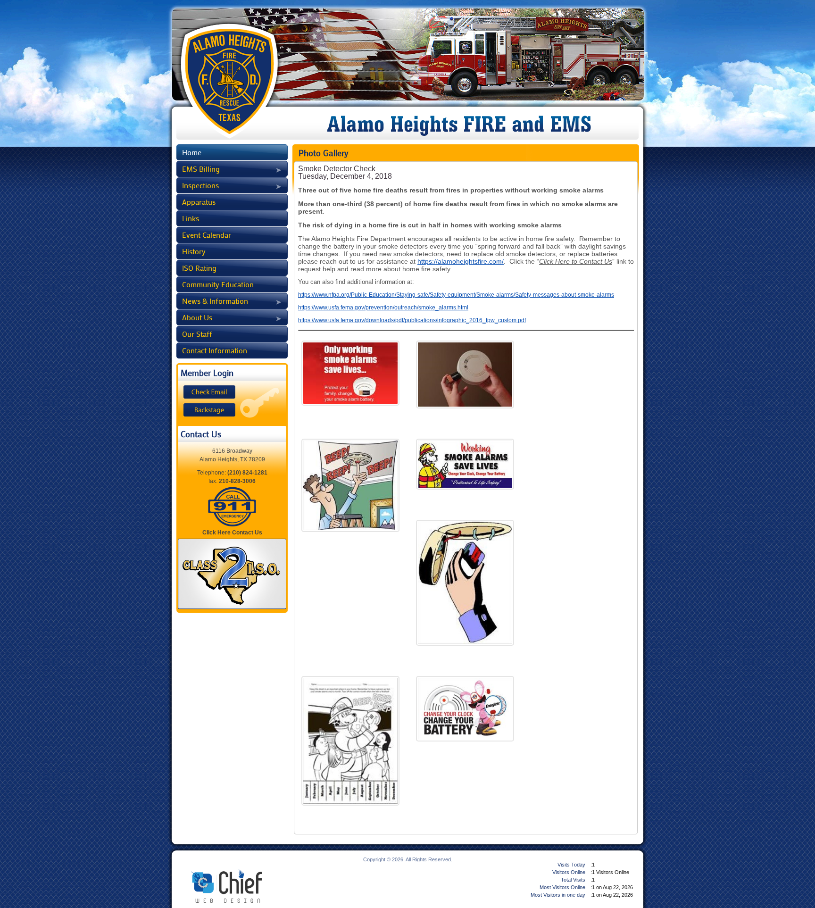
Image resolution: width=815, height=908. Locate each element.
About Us (197, 317)
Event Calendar (206, 235)
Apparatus (199, 202)
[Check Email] (209, 392)
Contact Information (214, 350)
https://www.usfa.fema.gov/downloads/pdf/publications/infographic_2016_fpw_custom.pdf (412, 320)
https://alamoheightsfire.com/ (460, 261)
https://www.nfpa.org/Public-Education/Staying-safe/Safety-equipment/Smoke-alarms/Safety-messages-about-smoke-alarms (456, 295)
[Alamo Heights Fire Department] (232, 79)
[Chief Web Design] (224, 886)
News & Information (215, 301)
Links (190, 218)
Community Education (218, 284)
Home (191, 152)
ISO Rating (199, 268)
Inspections (200, 185)
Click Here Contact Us (232, 532)
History (194, 251)
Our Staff (197, 334)
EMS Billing (201, 169)
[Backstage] (209, 410)
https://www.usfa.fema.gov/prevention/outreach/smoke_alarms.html (383, 307)
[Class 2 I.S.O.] (232, 574)
